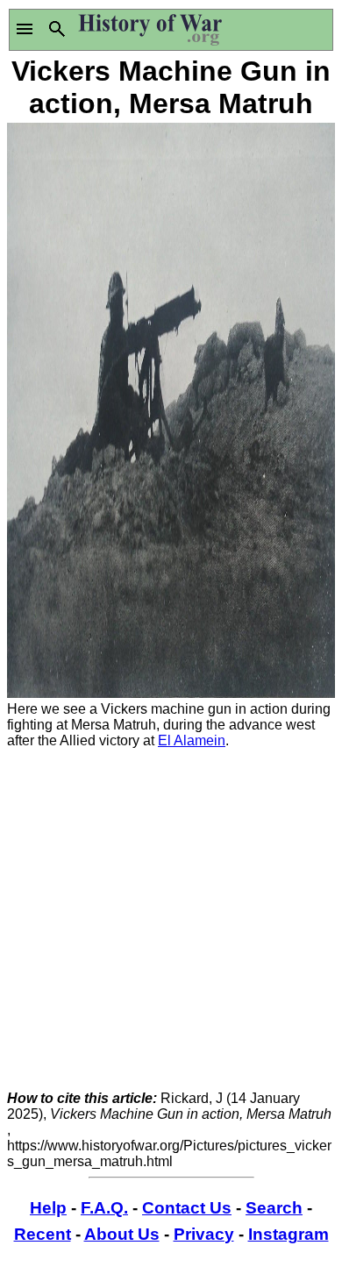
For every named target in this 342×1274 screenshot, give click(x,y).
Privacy (204, 1234)
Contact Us (187, 1208)
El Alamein (191, 740)
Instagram (288, 1234)
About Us (122, 1234)
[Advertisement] (171, 920)
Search (274, 1208)
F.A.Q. (104, 1208)
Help (48, 1208)
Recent (42, 1234)
